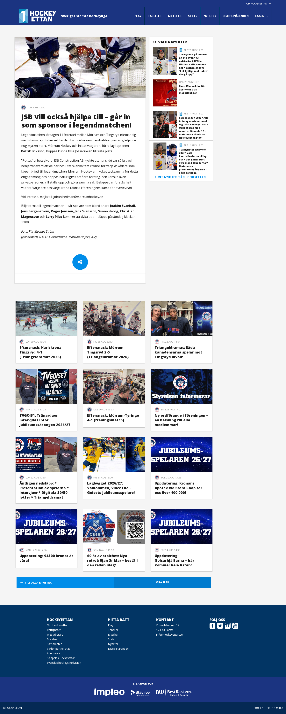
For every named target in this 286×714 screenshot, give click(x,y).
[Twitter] (220, 625)
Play (137, 16)
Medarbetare (55, 634)
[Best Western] (174, 692)
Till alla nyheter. (38, 582)
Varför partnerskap (58, 648)
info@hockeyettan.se (169, 634)
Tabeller (154, 16)
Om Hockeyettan (57, 625)
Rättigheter (54, 630)
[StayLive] (140, 692)
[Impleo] (109, 692)
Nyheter (210, 16)
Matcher (175, 16)
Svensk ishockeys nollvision (64, 662)
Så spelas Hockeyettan (61, 658)
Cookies (258, 708)
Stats (192, 16)
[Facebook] (212, 625)
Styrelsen (52, 639)
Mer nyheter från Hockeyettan (182, 177)
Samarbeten (54, 644)
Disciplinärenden (236, 16)
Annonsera (54, 653)
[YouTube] (235, 625)
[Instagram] (228, 625)
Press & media (275, 708)
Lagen (259, 16)
